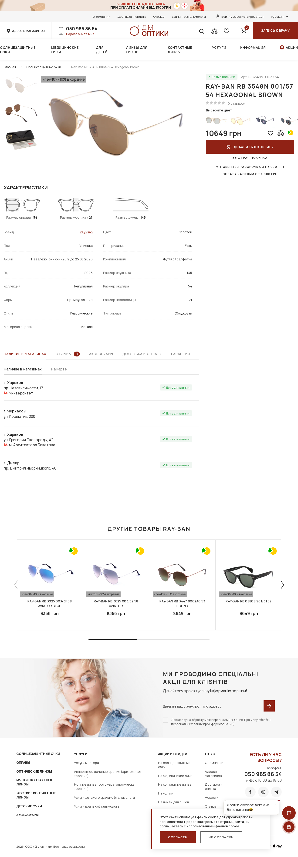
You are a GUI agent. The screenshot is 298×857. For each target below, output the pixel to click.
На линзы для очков (173, 802)
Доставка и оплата (131, 16)
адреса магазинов (28, 31)
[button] (289, 813)
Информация (253, 47)
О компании (101, 16)
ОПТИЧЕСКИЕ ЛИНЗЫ (34, 771)
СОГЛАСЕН (177, 837)
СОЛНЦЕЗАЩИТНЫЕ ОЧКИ (38, 753)
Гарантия (180, 354)
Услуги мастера (86, 762)
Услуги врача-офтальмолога (96, 806)
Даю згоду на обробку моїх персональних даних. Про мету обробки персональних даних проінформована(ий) (221, 722)
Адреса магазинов (213, 773)
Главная (10, 67)
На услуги (165, 793)
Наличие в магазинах (25, 354)
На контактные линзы (175, 784)
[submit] (269, 706)
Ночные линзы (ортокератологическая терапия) (105, 786)
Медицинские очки (65, 49)
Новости (211, 797)
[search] (201, 31)
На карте (59, 369)
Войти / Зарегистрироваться (242, 16)
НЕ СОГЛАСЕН (221, 837)
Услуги (219, 47)
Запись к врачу (275, 30)
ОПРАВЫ (23, 762)
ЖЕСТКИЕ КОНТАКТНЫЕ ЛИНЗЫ (36, 795)
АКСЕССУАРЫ (27, 814)
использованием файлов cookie (212, 826)
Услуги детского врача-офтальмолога (104, 797)
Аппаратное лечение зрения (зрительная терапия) (107, 773)
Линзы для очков (136, 49)
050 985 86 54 (81, 28)
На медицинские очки (175, 776)
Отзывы (159, 16)
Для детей (102, 49)
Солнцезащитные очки (18, 49)
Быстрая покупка (250, 158)
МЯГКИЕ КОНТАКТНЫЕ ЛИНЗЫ (34, 782)
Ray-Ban (86, 232)
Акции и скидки (172, 754)
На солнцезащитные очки (174, 764)
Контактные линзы (180, 49)
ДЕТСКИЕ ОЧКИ (29, 806)
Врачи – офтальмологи (189, 16)
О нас (210, 754)
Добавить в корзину (254, 147)
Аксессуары (101, 354)
